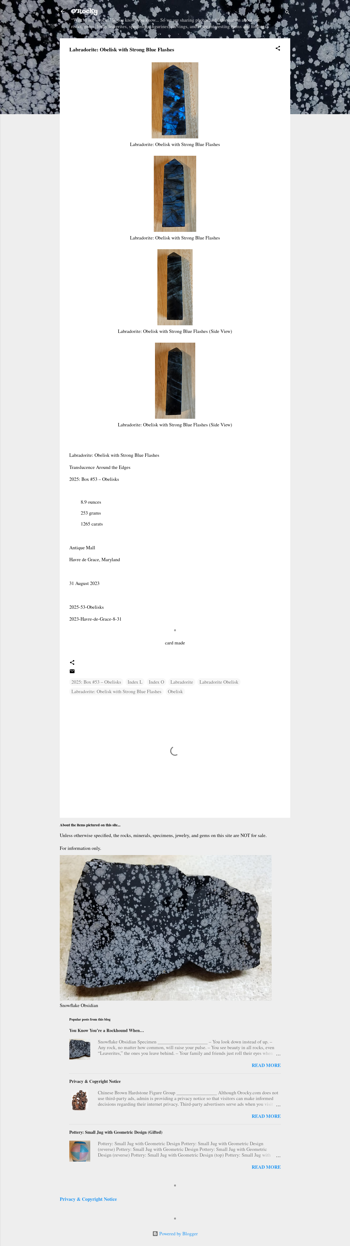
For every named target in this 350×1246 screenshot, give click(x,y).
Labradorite (181, 682)
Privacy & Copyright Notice (95, 1081)
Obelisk (175, 691)
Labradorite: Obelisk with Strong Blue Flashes (116, 691)
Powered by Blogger (178, 1233)
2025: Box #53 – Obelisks (96, 682)
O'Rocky (84, 11)
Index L (135, 682)
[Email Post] (72, 672)
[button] (278, 48)
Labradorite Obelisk (219, 682)
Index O (156, 682)
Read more (266, 1065)
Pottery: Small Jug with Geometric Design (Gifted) (115, 1132)
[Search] (287, 13)
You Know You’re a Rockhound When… (106, 1030)
